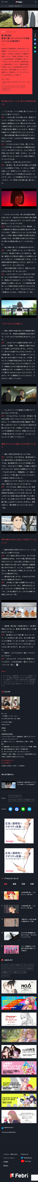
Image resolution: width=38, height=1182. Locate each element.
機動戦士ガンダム (7, 972)
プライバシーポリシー (9, 1158)
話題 (15, 972)
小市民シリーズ (6, 89)
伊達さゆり (30, 968)
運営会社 (5, 1166)
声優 (18, 965)
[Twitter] (34, 41)
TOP (2, 6)
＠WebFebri (28, 1158)
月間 (23, 884)
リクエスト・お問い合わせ (10, 1154)
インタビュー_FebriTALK (27, 965)
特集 (6, 6)
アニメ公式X (5, 763)
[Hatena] (34, 52)
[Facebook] (34, 45)
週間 (14, 884)
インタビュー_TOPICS (19, 86)
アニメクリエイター (7, 86)
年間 (32, 884)
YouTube (28, 1161)
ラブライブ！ (6, 975)
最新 (5, 884)
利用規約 (5, 1162)
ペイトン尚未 (23, 972)
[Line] (34, 49)
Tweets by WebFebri (8, 1132)
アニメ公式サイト (7, 760)
